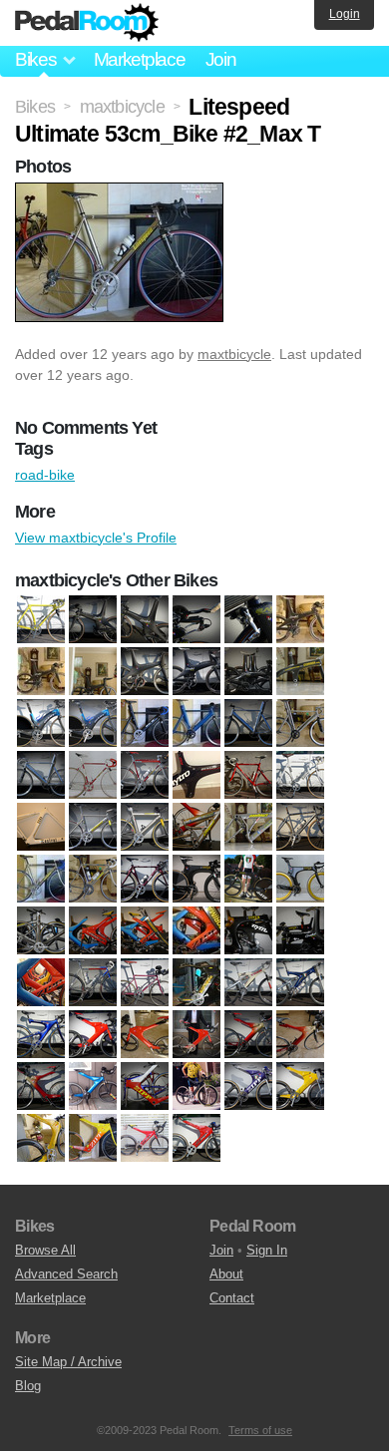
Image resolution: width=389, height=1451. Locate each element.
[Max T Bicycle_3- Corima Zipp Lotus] (145, 931)
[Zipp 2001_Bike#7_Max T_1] (248, 1087)
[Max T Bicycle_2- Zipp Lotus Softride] (93, 931)
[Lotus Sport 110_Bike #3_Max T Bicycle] (300, 880)
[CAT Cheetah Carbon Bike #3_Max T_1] (196, 672)
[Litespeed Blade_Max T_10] (145, 828)
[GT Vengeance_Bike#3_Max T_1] (196, 724)
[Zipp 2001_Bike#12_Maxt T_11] (300, 1035)
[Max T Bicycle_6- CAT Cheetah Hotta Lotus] (300, 931)
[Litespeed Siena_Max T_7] (300, 828)
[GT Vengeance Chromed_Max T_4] (41, 776)
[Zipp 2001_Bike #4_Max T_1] (145, 1087)
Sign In (266, 1250)
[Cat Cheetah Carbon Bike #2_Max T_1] (93, 672)
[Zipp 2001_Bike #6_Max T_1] (196, 1087)
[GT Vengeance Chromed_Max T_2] (300, 724)
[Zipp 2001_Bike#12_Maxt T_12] (41, 1087)
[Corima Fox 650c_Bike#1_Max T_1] (300, 672)
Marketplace (140, 59)
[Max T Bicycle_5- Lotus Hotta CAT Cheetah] (248, 931)
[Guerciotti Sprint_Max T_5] (145, 776)
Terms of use (260, 1430)
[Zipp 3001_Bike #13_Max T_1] (145, 1139)
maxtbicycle (234, 354)
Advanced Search (66, 1274)
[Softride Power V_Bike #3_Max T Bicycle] (196, 983)
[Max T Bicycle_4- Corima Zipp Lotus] (196, 931)
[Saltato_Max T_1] (145, 983)
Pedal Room (87, 23)
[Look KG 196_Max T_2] (145, 880)
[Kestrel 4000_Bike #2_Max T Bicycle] (41, 828)
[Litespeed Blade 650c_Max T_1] (93, 828)
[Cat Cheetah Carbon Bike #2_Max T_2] (145, 672)
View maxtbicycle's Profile (96, 537)
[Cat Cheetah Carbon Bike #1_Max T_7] (248, 620)
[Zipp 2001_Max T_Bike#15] (93, 1139)
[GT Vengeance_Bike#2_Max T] (145, 724)
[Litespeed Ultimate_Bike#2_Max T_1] (93, 880)
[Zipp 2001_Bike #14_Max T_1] (93, 1087)
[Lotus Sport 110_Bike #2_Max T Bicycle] (248, 880)
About (226, 1274)
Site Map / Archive (68, 1361)
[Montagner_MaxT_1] (93, 983)
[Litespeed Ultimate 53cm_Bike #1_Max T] (41, 880)
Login (344, 14)
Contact (231, 1297)
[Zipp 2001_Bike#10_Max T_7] (145, 1035)
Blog (28, 1385)
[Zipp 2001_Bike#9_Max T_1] (300, 1087)
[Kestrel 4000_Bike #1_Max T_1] (300, 776)
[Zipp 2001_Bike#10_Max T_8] (196, 1035)
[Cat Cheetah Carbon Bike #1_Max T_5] (145, 620)
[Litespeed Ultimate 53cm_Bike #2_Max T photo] (121, 192)
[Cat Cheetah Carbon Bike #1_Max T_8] (300, 620)
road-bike (45, 475)
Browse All (45, 1250)
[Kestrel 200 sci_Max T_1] (248, 776)
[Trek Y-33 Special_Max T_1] (300, 983)
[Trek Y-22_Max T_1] (248, 983)
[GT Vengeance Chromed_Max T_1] (248, 724)
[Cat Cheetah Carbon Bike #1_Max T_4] (93, 620)
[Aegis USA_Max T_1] (41, 620)
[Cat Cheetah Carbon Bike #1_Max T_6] (196, 620)
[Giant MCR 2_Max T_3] (41, 724)
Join (220, 59)
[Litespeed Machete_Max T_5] (248, 828)
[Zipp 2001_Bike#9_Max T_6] (41, 1139)
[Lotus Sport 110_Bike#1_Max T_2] (196, 880)
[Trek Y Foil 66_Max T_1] (41, 1035)
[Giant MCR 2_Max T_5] (93, 724)
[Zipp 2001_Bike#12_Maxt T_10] (248, 1035)
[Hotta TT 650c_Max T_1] (196, 776)
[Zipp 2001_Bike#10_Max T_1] (93, 1035)
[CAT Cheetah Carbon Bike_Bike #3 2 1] (248, 672)
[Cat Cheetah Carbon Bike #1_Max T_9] (41, 672)
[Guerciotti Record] (93, 776)
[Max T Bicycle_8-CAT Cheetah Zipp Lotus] (41, 983)
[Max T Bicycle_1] (41, 931)
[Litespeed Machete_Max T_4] (196, 828)
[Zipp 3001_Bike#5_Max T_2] (196, 1139)
